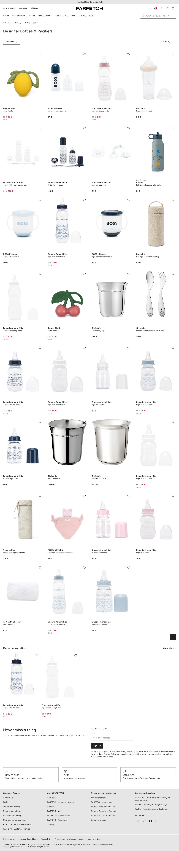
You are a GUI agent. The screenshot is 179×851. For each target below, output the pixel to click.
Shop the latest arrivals (93, 2)
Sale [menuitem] (91, 16)
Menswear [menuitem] (22, 8)
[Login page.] (161, 8)
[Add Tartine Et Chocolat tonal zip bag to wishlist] (40, 568)
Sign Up (97, 746)
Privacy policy (9, 839)
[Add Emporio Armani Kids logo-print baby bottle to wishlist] (129, 54)
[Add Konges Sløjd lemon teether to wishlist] (40, 54)
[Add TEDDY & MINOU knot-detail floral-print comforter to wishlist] (84, 496)
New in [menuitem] (6, 16)
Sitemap (50, 824)
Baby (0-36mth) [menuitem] (45, 16)
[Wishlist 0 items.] (167, 8)
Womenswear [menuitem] (9, 8)
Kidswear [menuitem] (35, 8)
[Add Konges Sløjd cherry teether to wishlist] (84, 274)
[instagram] (138, 821)
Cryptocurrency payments (14, 820)
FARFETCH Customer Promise (16, 829)
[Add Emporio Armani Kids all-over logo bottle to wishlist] (40, 422)
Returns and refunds (12, 811)
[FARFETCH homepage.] (89, 8)
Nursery (18, 23)
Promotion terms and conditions (17, 824)
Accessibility (46, 839)
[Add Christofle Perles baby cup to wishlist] (129, 274)
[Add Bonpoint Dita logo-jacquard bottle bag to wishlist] (173, 200)
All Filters (9, 42)
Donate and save (98, 820)
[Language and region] (156, 8)
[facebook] (150, 821)
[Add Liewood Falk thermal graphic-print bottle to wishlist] (173, 128)
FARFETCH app (54, 811)
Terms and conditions (27, 839)
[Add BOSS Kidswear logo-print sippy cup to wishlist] (40, 200)
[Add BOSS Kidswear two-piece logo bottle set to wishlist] (84, 54)
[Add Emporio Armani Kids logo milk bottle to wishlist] (129, 348)
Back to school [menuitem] (18, 16)
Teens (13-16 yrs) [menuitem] (78, 16)
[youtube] (157, 821)
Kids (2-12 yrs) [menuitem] (61, 16)
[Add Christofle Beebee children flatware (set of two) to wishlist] (173, 274)
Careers (50, 807)
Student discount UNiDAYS (103, 807)
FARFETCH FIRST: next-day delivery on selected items (152, 799)
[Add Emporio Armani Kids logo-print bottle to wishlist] (173, 496)
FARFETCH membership (101, 802)
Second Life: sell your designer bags (151, 804)
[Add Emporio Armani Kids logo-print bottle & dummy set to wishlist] (40, 128)
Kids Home (7, 23)
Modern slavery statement (58, 815)
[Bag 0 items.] (173, 8)
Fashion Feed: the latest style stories (151, 809)
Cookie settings (94, 839)
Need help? (128, 775)
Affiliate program (98, 798)
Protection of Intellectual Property (70, 839)
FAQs (66, 775)
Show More (168, 648)
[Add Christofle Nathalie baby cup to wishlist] (129, 422)
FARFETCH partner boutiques (60, 802)
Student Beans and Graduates (104, 811)
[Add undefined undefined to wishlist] (37, 655)
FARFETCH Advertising (57, 820)
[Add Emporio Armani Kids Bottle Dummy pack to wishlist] (84, 128)
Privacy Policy (110, 754)
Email (93, 733)
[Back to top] (173, 637)
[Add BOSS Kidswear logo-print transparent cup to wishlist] (129, 200)
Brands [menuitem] (31, 16)
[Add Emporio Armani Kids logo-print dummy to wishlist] (129, 128)
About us (51, 798)
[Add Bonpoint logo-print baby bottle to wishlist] (173, 54)
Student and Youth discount (103, 815)
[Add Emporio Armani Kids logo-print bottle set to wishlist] (129, 568)
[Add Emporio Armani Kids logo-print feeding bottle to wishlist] (40, 274)
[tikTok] (144, 821)
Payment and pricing (12, 815)
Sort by (166, 42)
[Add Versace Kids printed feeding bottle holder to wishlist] (40, 496)
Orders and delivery (11, 807)
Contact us (8, 798)
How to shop (12, 775)
